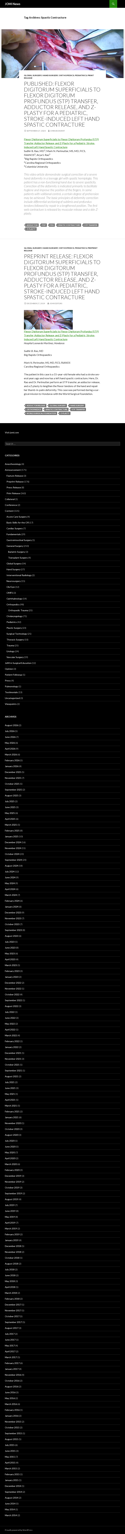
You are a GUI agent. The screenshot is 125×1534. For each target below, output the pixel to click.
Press (8, 680)
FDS (52, 225)
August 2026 (11, 725)
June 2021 (10, 1088)
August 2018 (11, 1263)
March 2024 (11, 895)
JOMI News (12, 4)
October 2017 (12, 1316)
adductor (32, 225)
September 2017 (13, 1322)
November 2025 (13, 778)
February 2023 (12, 971)
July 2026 (9, 731)
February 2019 (12, 1234)
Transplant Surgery (18, 557)
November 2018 (13, 1252)
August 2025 (11, 795)
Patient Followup (13, 674)
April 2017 (10, 1351)
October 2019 (12, 1187)
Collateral (10, 499)
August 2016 (11, 1386)
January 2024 (11, 906)
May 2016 (10, 1398)
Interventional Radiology (19, 575)
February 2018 (12, 1298)
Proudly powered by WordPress (19, 1530)
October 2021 (12, 1064)
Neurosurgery (14, 581)
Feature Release (15, 475)
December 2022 (13, 982)
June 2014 (10, 1503)
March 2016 (11, 1404)
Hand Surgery (50, 75)
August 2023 (11, 936)
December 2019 (13, 1175)
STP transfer (90, 225)
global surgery (58, 405)
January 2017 (11, 1369)
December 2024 (13, 842)
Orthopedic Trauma (18, 610)
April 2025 (10, 818)
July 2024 (9, 871)
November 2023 (13, 918)
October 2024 (12, 854)
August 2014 (11, 1497)
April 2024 (10, 889)
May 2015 (10, 1456)
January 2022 (11, 1047)
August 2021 (11, 1076)
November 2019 (13, 1181)
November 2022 (13, 988)
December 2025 (13, 772)
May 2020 (10, 1152)
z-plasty (31, 229)
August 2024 (11, 865)
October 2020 (12, 1129)
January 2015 (11, 1480)
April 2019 (10, 1222)
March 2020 (11, 1164)
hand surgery (77, 405)
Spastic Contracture (69, 225)
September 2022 (13, 1000)
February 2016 (12, 1410)
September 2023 (13, 930)
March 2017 (11, 1357)
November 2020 (13, 1123)
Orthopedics (66, 75)
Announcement (13, 469)
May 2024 (10, 883)
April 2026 (10, 748)
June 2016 (10, 1392)
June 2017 (10, 1339)
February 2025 (12, 830)
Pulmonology (11, 686)
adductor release (36, 405)
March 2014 (11, 1515)
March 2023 (11, 965)
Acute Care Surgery (17, 516)
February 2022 (12, 1041)
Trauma (10, 645)
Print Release (13, 493)
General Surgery (15, 546)
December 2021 (13, 1053)
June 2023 (10, 947)
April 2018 (10, 1287)
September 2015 (13, 1433)
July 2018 (9, 1269)
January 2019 (11, 1240)
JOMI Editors (55, 303)
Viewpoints (11, 704)
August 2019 (11, 1199)
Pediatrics (81, 75)
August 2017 (11, 1328)
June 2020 (10, 1146)
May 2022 (10, 1023)
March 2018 (11, 1292)
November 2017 (13, 1310)
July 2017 (9, 1333)
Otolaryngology (14, 616)
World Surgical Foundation (41, 413)
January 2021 (11, 1117)
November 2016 (13, 1374)
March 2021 (11, 1105)
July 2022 (9, 1012)
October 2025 (12, 783)
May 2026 (10, 742)
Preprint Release (15, 481)
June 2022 (10, 1017)
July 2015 (9, 1445)
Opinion (9, 668)
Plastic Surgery (14, 627)
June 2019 (10, 1211)
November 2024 (13, 848)
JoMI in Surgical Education (18, 663)
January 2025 (11, 836)
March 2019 (11, 1228)
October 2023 (12, 924)
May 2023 (10, 953)
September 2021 (13, 1070)
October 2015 (12, 1427)
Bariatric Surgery (16, 551)
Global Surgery (33, 75)
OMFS (10, 592)
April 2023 (10, 959)
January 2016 (11, 1415)
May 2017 (10, 1345)
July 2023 (9, 941)
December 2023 (13, 912)
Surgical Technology (17, 633)
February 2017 (12, 1363)
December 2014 (13, 1486)
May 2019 (10, 1216)
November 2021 (13, 1058)
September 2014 (13, 1491)
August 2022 (11, 1006)
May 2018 (10, 1281)
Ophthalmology (14, 598)
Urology (10, 651)
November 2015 (13, 1421)
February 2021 (12, 1111)
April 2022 (10, 1029)
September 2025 (13, 789)
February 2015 (12, 1474)
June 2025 (10, 807)
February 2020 (12, 1170)
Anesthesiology (13, 464)
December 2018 (13, 1246)
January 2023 (11, 976)
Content (9, 510)
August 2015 (11, 1439)
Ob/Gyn (11, 587)
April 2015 (10, 1462)
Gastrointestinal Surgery (19, 540)
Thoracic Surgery (15, 639)
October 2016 (12, 1380)
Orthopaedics (34, 409)
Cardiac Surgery (15, 528)
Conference (11, 505)
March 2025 (11, 824)
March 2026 (11, 754)
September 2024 (13, 859)
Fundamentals (14, 534)
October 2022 (12, 994)
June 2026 (10, 737)
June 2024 (10, 877)
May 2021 (10, 1094)
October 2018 (12, 1257)
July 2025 (9, 801)
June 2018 (10, 1275)
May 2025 (10, 813)
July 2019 (9, 1205)
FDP (44, 225)
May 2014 (10, 1509)
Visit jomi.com (12, 432)
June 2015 (10, 1450)
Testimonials (11, 692)
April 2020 (10, 1158)
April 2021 (10, 1099)
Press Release (14, 487)
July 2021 (9, 1082)
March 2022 (11, 1035)
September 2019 (13, 1193)
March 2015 (11, 1468)
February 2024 (12, 900)
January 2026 (11, 766)
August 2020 (11, 1134)
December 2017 (13, 1304)
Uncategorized (12, 698)
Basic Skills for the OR (18, 522)
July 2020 (9, 1140)
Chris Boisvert (57, 131)
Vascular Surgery (15, 657)
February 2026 (12, 760)
